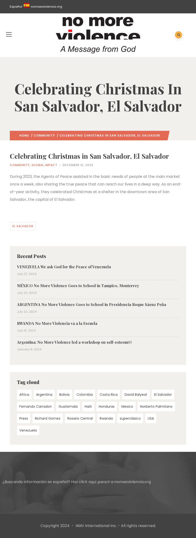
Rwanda (106, 418)
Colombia (84, 394)
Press (23, 418)
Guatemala (68, 406)
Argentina (44, 394)
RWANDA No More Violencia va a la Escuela (57, 323)
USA (151, 418)
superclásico (130, 418)
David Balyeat (136, 394)
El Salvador (22, 226)
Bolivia (64, 394)
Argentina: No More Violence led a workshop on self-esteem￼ (74, 342)
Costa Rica (109, 394)
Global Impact (44, 165)
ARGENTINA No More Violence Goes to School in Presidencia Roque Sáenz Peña (91, 304)
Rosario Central (80, 418)
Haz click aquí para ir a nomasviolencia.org (111, 482)
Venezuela (28, 430)
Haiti (88, 406)
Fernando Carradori (35, 406)
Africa (24, 394)
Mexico (127, 406)
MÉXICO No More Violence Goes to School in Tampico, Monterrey (78, 285)
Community (44, 135)
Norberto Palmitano (156, 406)
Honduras (106, 406)
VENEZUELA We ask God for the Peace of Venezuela (64, 266)
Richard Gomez (47, 418)
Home (24, 135)
